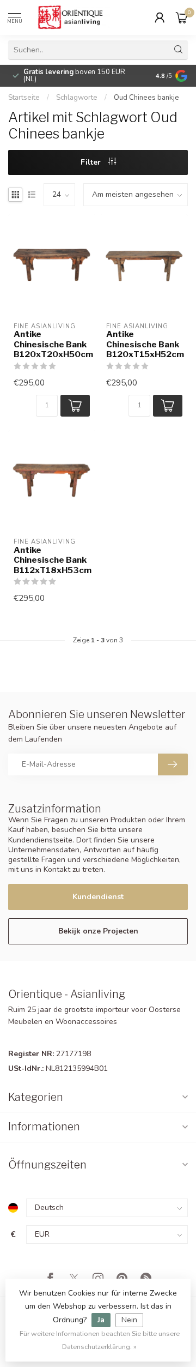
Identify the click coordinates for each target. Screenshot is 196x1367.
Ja (101, 1320)
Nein (129, 1320)
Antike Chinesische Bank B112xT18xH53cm (52, 560)
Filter (92, 162)
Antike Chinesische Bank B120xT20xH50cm (52, 344)
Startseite (24, 98)
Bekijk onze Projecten (98, 931)
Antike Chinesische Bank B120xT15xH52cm (144, 344)
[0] (182, 17)
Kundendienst (98, 897)
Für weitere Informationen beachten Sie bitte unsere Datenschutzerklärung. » (100, 1340)
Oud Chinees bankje (146, 98)
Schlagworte (76, 98)
